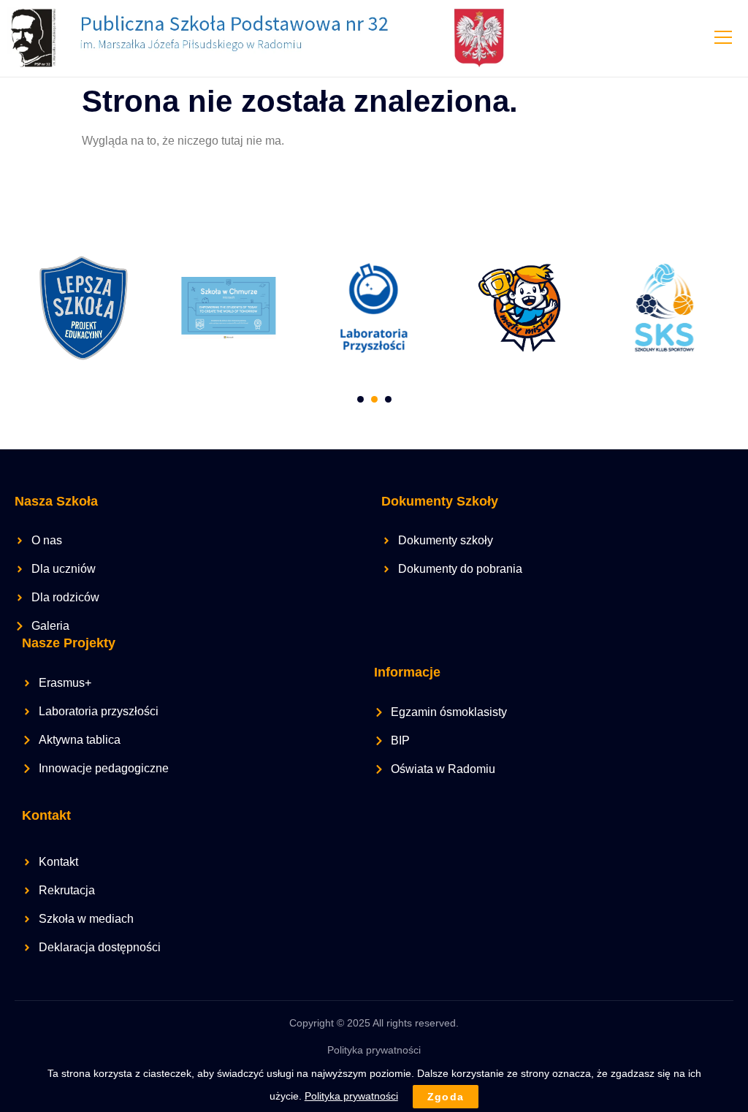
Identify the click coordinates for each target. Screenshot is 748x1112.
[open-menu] (722, 39)
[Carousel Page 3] (388, 399)
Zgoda (446, 1097)
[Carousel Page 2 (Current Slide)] (374, 399)
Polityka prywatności (374, 1050)
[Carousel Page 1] (360, 399)
